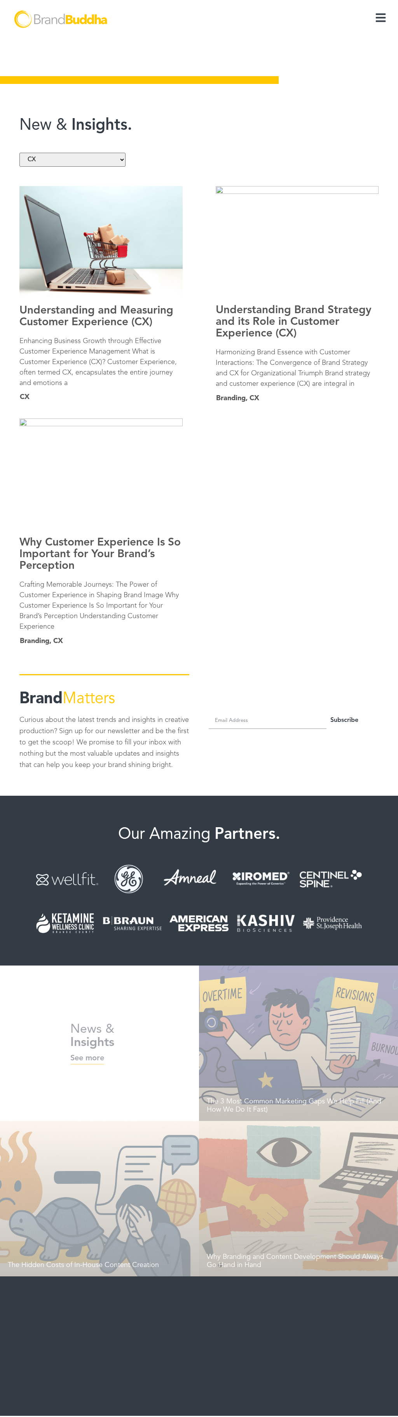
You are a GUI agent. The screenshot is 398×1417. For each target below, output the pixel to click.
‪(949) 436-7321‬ (303, 1341)
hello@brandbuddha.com (316, 1327)
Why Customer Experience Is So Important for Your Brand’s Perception (100, 554)
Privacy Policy (315, 1398)
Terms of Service (279, 1398)
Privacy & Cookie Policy (233, 1398)
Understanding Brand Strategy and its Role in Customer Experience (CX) (294, 322)
